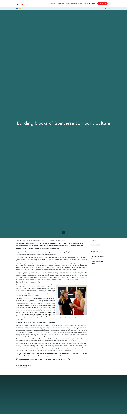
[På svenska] (20, 9)
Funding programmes (29, 240)
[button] (109, 3)
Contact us (102, 3)
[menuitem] (51, 3)
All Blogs (18, 240)
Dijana (18, 251)
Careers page (43, 356)
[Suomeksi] (17, 9)
